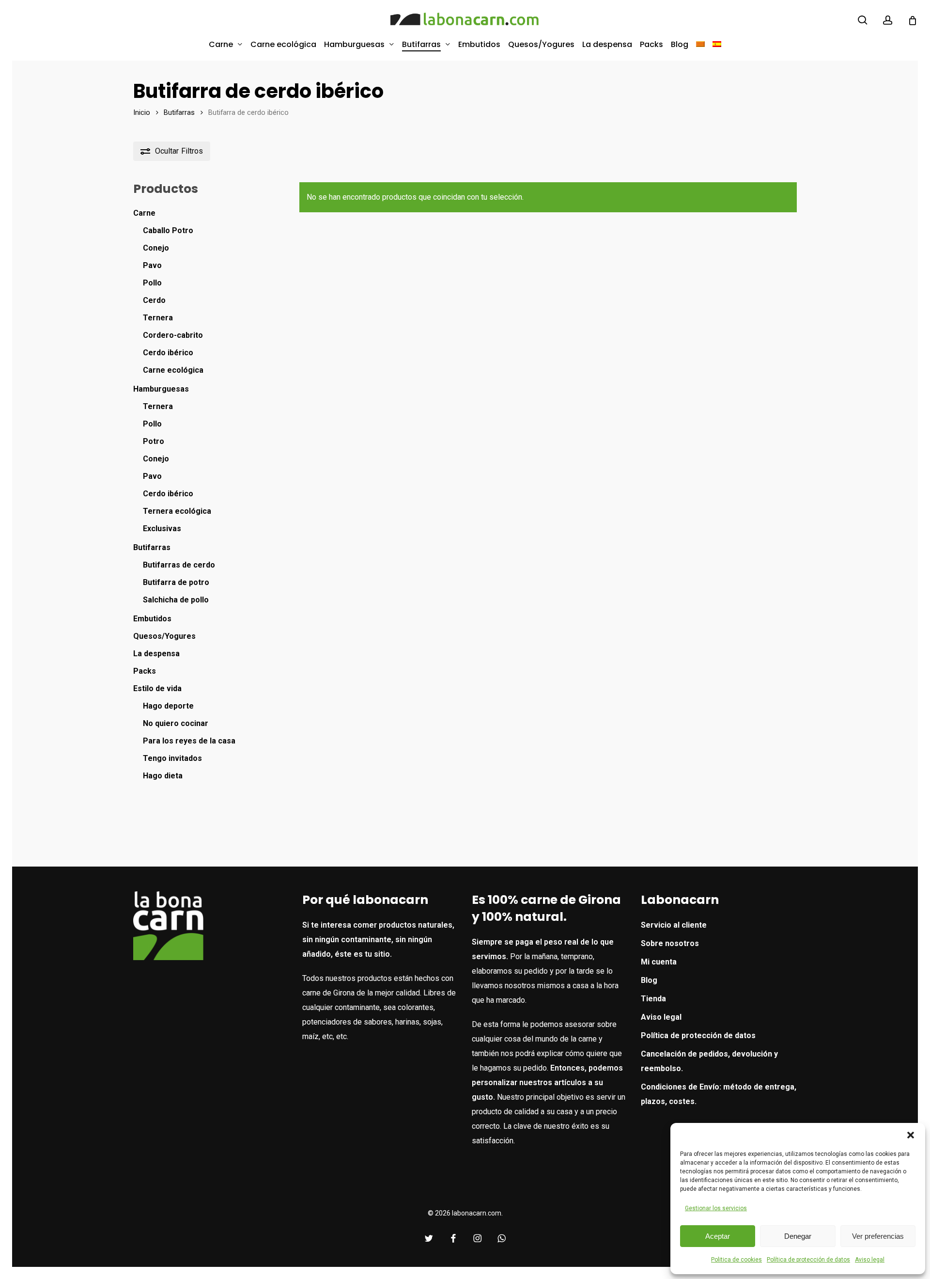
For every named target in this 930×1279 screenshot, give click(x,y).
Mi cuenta (659, 961)
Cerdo (154, 300)
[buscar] (862, 20)
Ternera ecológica (177, 511)
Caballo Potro (168, 230)
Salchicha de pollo (176, 599)
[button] (910, 1135)
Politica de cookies (736, 1259)
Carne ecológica (173, 370)
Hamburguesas (161, 389)
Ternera (158, 317)
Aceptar (717, 1236)
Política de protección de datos (808, 1259)
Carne (144, 213)
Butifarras (179, 112)
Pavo (152, 265)
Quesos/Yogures (164, 636)
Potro (153, 441)
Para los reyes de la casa (189, 740)
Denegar (797, 1236)
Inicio (141, 112)
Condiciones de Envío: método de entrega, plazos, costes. (718, 1094)
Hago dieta (163, 775)
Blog (649, 980)
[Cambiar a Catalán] (700, 44)
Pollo (152, 282)
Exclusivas (162, 528)
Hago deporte (168, 706)
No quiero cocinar (175, 723)
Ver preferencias (878, 1236)
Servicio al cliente (674, 925)
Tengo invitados (172, 758)
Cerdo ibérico (168, 352)
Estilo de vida (157, 688)
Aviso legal (869, 1259)
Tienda (653, 998)
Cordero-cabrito (173, 335)
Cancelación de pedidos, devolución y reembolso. (709, 1061)
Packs (144, 671)
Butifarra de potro (176, 582)
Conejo (156, 248)
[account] (888, 20)
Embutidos (152, 618)
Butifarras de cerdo (179, 564)
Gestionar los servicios (716, 1208)
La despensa (156, 653)
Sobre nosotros (670, 943)
